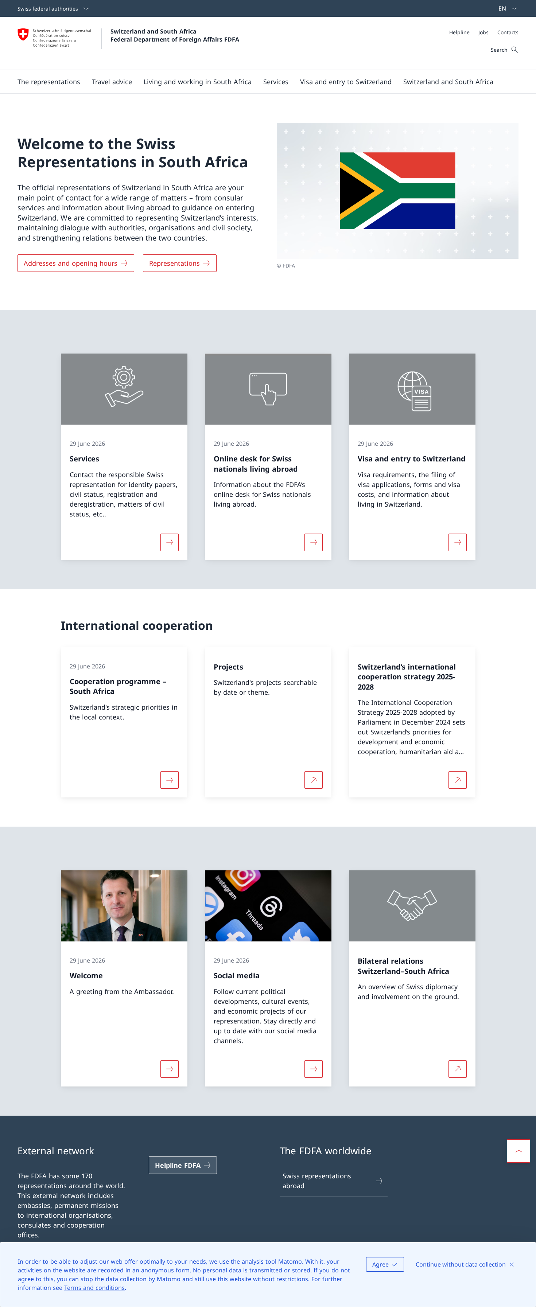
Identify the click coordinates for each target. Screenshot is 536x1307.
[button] (49, 81)
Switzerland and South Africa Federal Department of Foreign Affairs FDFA (174, 35)
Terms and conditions (94, 1288)
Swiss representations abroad (317, 1180)
